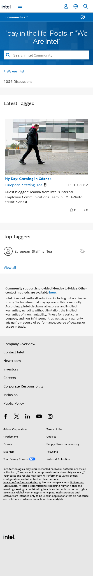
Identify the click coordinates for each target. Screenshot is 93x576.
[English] (75, 6)
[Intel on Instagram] (50, 416)
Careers (9, 377)
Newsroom (12, 360)
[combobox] (46, 54)
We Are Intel (15, 71)
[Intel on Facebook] (5, 416)
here (52, 292)
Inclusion (10, 394)
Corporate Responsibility (23, 386)
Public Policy (13, 403)
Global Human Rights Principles (35, 492)
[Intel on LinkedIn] (28, 416)
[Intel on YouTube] (39, 416)
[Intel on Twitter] (17, 416)
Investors (10, 369)
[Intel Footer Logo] (9, 536)
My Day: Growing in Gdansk (28, 178)
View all (10, 267)
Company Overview (19, 343)
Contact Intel (13, 352)
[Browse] (16, 20)
